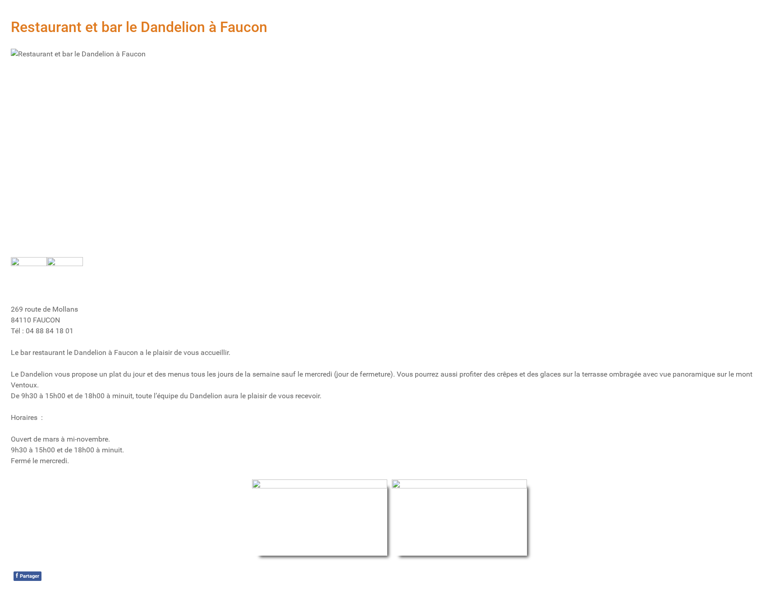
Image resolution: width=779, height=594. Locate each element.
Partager (27, 575)
